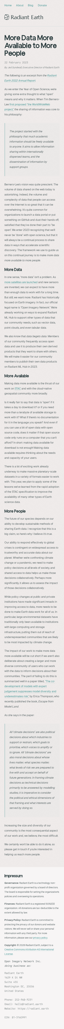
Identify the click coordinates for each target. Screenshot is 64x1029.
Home (8, 5)
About (19, 5)
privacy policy (40, 937)
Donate (42, 5)
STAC (18, 388)
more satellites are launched (21, 282)
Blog (30, 5)
